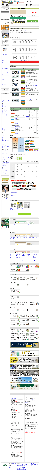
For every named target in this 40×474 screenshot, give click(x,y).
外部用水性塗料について (5, 130)
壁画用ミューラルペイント (5, 79)
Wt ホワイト (11, 254)
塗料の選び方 (4, 109)
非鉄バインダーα (32, 99)
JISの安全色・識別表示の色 (5, 162)
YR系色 (17, 237)
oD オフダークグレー (12, 257)
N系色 (11, 237)
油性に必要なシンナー (5, 21)
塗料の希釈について (4, 112)
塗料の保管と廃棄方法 (5, 115)
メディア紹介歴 (4, 171)
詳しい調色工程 (4, 106)
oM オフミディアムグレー (35, 256)
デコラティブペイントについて (5, 152)
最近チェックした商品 (5, 136)
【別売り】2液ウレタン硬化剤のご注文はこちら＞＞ (24, 60)
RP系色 (14, 238)
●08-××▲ (25, 224)
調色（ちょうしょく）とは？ (5, 105)
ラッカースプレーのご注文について (5, 144)
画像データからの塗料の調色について (5, 142)
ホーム (11, 6)
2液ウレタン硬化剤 (4, 54)
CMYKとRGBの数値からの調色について (5, 140)
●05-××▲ (18, 224)
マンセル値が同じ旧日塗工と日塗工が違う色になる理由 (5, 101)
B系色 (33, 237)
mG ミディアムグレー (29, 254)
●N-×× (11, 224)
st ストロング (23, 260)
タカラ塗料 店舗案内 (4, 170)
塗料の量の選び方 (4, 110)
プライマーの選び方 (4, 114)
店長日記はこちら (5, 198)
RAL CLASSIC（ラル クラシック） (5, 69)
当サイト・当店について (5, 169)
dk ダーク (11, 260)
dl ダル (34, 259)
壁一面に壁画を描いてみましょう (5, 153)
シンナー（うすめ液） (5, 52)
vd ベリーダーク (18, 259)
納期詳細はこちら (13, 195)
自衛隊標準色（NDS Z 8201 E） (5, 62)
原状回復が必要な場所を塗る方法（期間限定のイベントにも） (5, 158)
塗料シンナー (27, 110)
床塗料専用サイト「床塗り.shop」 (21, 469)
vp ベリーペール (23, 257)
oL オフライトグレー (29, 255)
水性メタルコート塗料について (5, 128)
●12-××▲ (33, 224)
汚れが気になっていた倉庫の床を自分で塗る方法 (5, 155)
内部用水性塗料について (5, 129)
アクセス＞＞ (10, 467)
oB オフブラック (18, 257)
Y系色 (13, 6)
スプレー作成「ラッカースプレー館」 (22, 464)
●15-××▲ (36, 224)
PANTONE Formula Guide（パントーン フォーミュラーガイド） (5, 65)
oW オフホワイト (18, 255)
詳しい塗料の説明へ (27, 402)
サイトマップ (4, 173)
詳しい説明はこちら (17, 120)
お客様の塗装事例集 (4, 159)
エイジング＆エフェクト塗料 (5, 74)
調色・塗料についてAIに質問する (5, 147)
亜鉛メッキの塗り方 (4, 150)
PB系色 (36, 237)
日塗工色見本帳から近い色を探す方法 (5, 98)
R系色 (14, 237)
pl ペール (23, 259)
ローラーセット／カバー (27, 208)
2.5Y (14, 6)
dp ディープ (28, 260)
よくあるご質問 (4, 145)
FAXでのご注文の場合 (4, 137)
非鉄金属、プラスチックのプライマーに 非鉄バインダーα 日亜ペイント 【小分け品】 (20, 209)
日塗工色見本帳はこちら (25, 30)
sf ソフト (28, 259)
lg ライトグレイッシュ (29, 257)
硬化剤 (32, 399)
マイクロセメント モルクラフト (5, 81)
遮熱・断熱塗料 (4, 84)
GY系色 (24, 237)
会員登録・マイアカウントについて (5, 135)
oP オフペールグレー (24, 255)
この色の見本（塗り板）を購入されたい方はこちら (16, 34)
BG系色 (30, 237)
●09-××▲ (29, 224)
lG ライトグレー (23, 254)
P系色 (11, 238)
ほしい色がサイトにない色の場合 (5, 139)
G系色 (26, 237)
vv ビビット (34, 260)
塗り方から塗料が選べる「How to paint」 (22, 467)
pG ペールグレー (18, 254)
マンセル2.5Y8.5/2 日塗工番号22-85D (20, 6)
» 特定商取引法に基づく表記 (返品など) (14, 192)
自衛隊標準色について (5, 165)
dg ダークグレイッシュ (13, 259)
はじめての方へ (4, 168)
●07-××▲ (22, 224)
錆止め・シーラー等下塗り (5, 23)
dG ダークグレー (35, 254)
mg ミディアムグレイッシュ (35, 257)
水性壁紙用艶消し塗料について (5, 125)
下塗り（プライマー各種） (5, 57)
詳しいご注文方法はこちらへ (14, 398)
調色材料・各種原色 (4, 60)
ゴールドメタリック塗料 (5, 72)
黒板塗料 (3, 77)
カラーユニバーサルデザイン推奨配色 (5, 164)
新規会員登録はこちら (5, 91)
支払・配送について (33, 463)
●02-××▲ (15, 224)
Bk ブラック (11, 255)
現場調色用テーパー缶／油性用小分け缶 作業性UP (13, 209)
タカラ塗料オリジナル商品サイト (21, 468)
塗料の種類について (4, 113)
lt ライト (17, 260)
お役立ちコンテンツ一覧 (5, 172)
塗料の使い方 (4, 111)
